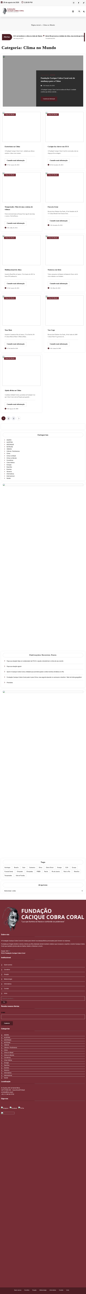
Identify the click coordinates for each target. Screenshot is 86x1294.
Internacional (11, 476)
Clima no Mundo (45, 75)
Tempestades (8, 875)
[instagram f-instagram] (73, 2)
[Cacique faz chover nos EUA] (64, 127)
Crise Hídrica (11, 462)
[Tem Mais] (21, 310)
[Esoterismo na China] (21, 127)
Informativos (10, 474)
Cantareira (32, 867)
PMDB (38, 871)
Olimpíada (20, 871)
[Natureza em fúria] (64, 250)
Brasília (16, 867)
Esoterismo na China (12, 146)
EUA (67, 867)
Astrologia (7, 867)
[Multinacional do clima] (21, 250)
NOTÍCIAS (10, 447)
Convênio (7, 969)
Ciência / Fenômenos (13, 451)
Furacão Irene (53, 207)
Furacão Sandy (8, 871)
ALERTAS (10, 442)
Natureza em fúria (54, 270)
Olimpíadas (29, 871)
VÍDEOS (9, 449)
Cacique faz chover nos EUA (58, 146)
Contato (6, 988)
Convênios (10, 460)
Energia (9, 465)
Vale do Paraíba (20, 875)
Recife (46, 871)
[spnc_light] (84, 11)
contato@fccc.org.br (7, 1092)
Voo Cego (51, 330)
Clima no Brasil (11, 456)
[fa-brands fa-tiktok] (83, 2)
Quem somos (8, 965)
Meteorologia (8, 979)
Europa (74, 867)
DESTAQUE (10, 444)
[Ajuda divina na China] (21, 370)
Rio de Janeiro (56, 871)
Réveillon (76, 871)
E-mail (3, 1012)
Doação (6, 974)
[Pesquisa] (79, 11)
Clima (8, 453)
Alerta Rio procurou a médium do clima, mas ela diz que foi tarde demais (59, 36)
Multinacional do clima (13, 270)
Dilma (40, 867)
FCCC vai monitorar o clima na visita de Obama (18, 36)
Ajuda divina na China (13, 390)
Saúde (9, 478)
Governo (9, 471)
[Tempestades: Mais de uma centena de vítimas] (21, 187)
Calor (23, 867)
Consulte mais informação (49, 98)
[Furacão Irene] (64, 187)
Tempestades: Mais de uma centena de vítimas (19, 208)
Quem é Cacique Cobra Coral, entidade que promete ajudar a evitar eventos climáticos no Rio (35, 672)
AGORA (9, 440)
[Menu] (73, 11)
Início (5, 993)
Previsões (10, 682)
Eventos (9, 469)
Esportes (9, 467)
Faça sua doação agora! (14, 666)
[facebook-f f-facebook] (78, 2)
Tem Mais (8, 330)
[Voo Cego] (64, 310)
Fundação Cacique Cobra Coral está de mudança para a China (58, 79)
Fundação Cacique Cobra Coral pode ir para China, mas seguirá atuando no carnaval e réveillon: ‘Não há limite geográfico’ (44, 677)
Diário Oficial (49, 867)
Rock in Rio (67, 871)
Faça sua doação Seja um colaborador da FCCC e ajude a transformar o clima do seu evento (35, 661)
